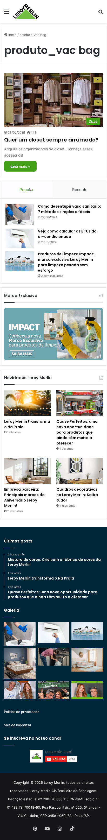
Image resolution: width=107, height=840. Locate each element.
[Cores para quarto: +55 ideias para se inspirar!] (87, 659)
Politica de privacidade (21, 712)
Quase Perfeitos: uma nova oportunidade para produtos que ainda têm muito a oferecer (77, 432)
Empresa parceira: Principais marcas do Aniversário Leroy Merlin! (24, 497)
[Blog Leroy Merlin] (26, 11)
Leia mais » (20, 166)
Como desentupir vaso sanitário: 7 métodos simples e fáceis (69, 209)
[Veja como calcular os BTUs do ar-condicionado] (19, 238)
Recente (80, 189)
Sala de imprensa (17, 725)
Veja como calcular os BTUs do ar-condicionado (67, 234)
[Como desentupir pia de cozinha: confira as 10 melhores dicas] (53, 657)
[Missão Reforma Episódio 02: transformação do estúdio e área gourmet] (87, 690)
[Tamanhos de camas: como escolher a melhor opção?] (20, 663)
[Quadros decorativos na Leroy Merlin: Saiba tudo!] (79, 471)
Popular (26, 189)
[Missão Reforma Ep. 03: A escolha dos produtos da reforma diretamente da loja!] (53, 690)
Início (12, 35)
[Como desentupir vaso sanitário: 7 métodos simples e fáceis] (19, 214)
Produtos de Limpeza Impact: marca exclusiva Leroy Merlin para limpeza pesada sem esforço (66, 262)
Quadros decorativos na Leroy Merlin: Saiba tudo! (77, 495)
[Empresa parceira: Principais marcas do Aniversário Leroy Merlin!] (27, 471)
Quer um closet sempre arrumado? (51, 139)
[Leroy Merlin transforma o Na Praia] (27, 403)
